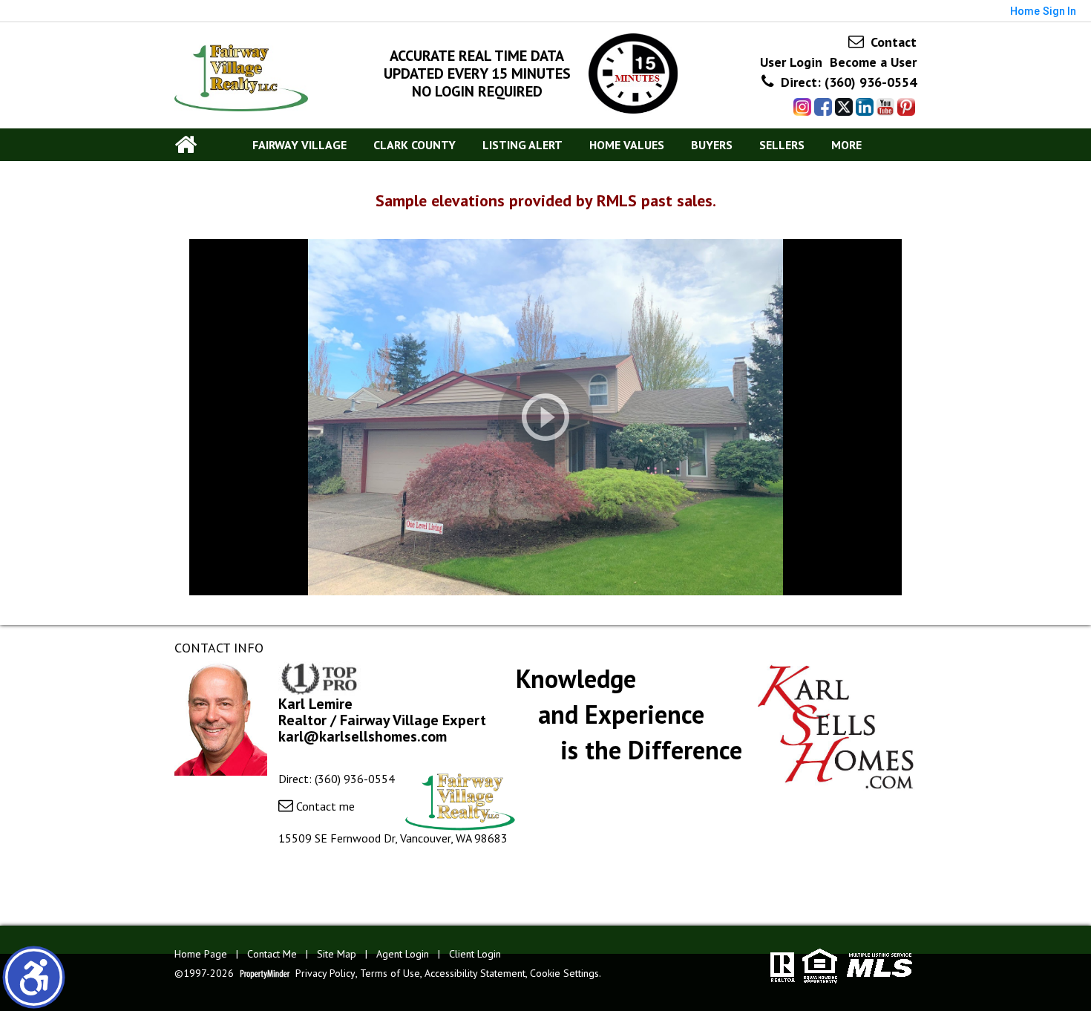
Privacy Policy (325, 973)
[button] (33, 977)
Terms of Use (390, 973)
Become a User (873, 62)
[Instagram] (802, 107)
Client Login (475, 954)
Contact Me (272, 954)
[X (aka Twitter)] (844, 107)
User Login (791, 62)
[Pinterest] (906, 107)
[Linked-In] (865, 107)
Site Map (336, 954)
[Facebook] (823, 107)
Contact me (324, 806)
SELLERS (782, 144)
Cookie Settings (564, 973)
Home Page (200, 954)
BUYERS (712, 144)
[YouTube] (885, 107)
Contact (892, 41)
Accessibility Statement (475, 973)
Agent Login (402, 954)
